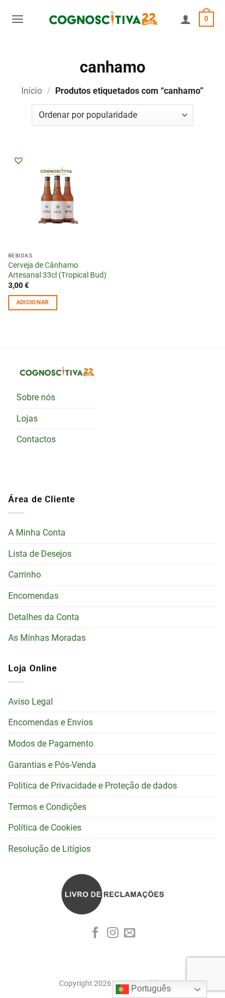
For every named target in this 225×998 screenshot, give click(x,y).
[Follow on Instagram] (113, 933)
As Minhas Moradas (47, 638)
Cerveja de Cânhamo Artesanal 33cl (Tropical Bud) (57, 270)
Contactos (36, 439)
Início (31, 91)
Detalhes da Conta (43, 617)
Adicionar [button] (32, 302)
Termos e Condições (47, 807)
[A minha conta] (185, 19)
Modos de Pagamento (50, 743)
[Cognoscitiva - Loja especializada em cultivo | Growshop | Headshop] (102, 19)
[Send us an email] (129, 933)
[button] (17, 18)
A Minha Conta (37, 532)
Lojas (27, 418)
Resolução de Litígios (49, 849)
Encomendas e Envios (50, 722)
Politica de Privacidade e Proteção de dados (92, 785)
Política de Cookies (44, 827)
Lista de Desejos (40, 554)
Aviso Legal (30, 701)
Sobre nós (35, 397)
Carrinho (24, 574)
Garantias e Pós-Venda (52, 765)
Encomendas (33, 596)
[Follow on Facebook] (95, 933)
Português (150, 988)
